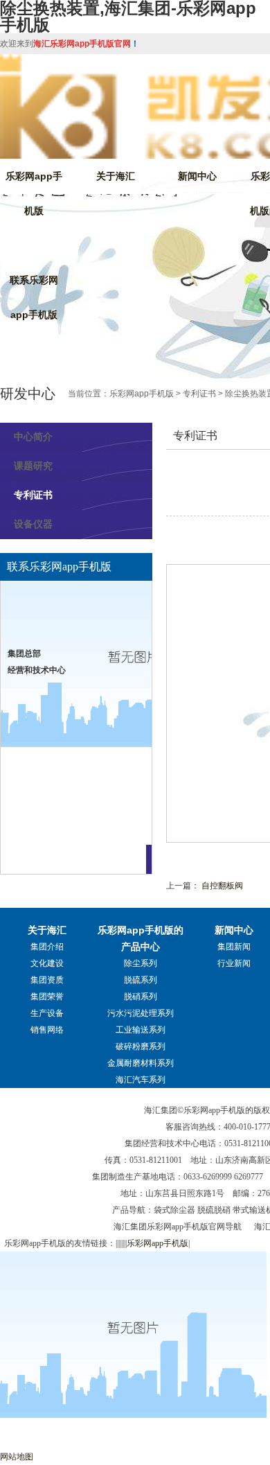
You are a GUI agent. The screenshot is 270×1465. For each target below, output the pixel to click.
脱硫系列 (140, 980)
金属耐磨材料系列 (140, 1063)
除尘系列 (140, 963)
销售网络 (47, 1030)
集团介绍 (47, 946)
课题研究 (33, 465)
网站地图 (16, 1457)
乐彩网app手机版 (34, 193)
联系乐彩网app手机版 (34, 297)
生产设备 (47, 1013)
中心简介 (33, 436)
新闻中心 (197, 176)
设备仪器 (33, 523)
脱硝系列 (140, 996)
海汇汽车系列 (140, 1080)
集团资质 (47, 980)
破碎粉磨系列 (140, 1046)
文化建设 (47, 963)
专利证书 (199, 393)
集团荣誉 (47, 996)
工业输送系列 (140, 1030)
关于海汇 (115, 176)
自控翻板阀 (222, 886)
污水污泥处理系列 (140, 1013)
